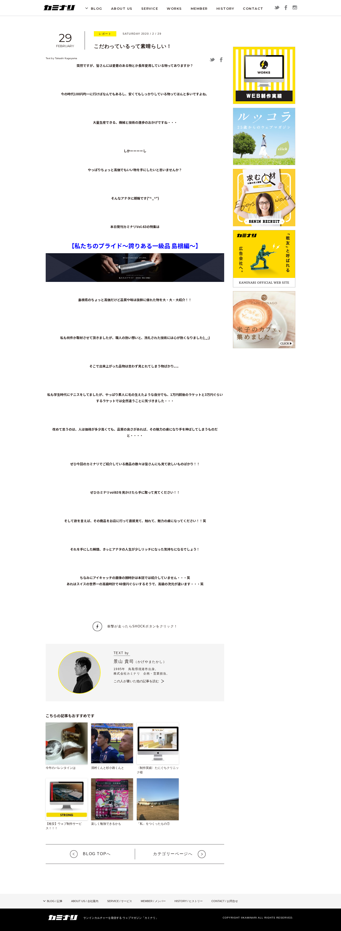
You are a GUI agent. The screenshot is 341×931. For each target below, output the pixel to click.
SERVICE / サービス (119, 901)
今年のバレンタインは (61, 768)
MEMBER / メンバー (153, 901)
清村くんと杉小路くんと (107, 768)
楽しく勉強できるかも (106, 823)
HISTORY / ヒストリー (188, 901)
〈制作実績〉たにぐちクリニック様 (158, 770)
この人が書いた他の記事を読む (136, 681)
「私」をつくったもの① (153, 823)
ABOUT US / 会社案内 (84, 901)
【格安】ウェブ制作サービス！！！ (64, 826)
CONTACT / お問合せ (224, 901)
